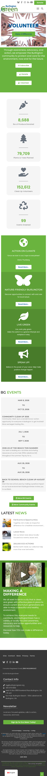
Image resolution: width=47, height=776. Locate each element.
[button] (38, 8)
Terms (32, 656)
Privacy (25, 656)
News (19, 656)
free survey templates (35, 763)
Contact (11, 656)
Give (5, 656)
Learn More (23, 757)
